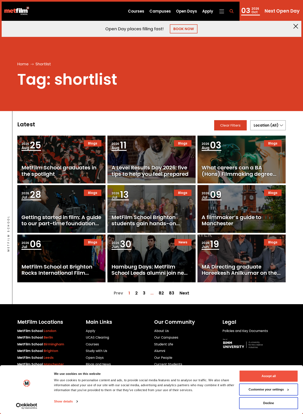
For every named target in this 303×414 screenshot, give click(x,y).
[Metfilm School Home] (15, 11)
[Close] (295, 26)
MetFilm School (36, 330)
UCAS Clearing (97, 337)
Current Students (168, 364)
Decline (268, 403)
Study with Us (96, 350)
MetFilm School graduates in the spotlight (58, 170)
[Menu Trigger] (221, 11)
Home (23, 64)
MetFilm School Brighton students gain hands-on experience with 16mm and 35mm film (147, 227)
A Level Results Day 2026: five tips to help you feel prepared (150, 170)
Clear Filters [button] (230, 125)
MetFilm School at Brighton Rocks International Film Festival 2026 (56, 273)
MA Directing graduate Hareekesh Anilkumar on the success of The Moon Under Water (239, 276)
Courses (136, 11)
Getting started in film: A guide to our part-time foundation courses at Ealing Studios (61, 223)
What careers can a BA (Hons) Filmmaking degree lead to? (237, 174)
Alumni (159, 350)
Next (184, 293)
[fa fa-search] (231, 11)
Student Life (163, 344)
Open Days (186, 11)
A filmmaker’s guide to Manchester (231, 220)
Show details (63, 401)
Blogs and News (98, 364)
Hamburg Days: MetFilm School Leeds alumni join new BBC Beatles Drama (150, 273)
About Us (161, 330)
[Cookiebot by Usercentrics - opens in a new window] (27, 406)
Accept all (269, 376)
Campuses (160, 11)
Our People (163, 357)
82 (161, 293)
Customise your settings (266, 389)
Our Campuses (166, 337)
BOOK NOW (183, 28)
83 (171, 293)
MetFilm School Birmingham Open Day (270, 11)
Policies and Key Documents (245, 330)
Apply (207, 11)
